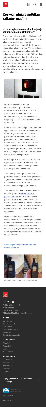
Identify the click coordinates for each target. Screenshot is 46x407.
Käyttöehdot (7, 327)
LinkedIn (6, 372)
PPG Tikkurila (8, 352)
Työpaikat (6, 343)
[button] (28, 4)
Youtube (6, 369)
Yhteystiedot (7, 346)
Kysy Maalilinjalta (9, 324)
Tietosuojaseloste (9, 329)
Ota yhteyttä (7, 321)
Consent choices (8, 400)
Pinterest (6, 366)
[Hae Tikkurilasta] (34, 4)
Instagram (6, 363)
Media (5, 349)
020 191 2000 (12, 310)
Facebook (6, 360)
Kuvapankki (7, 332)
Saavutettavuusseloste (11, 335)
